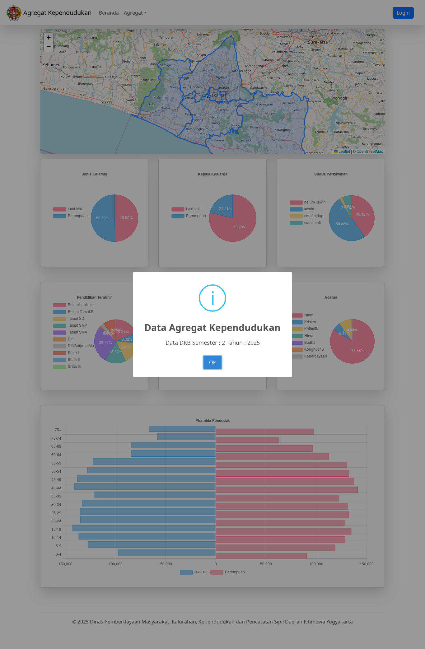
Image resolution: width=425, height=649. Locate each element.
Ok (212, 362)
